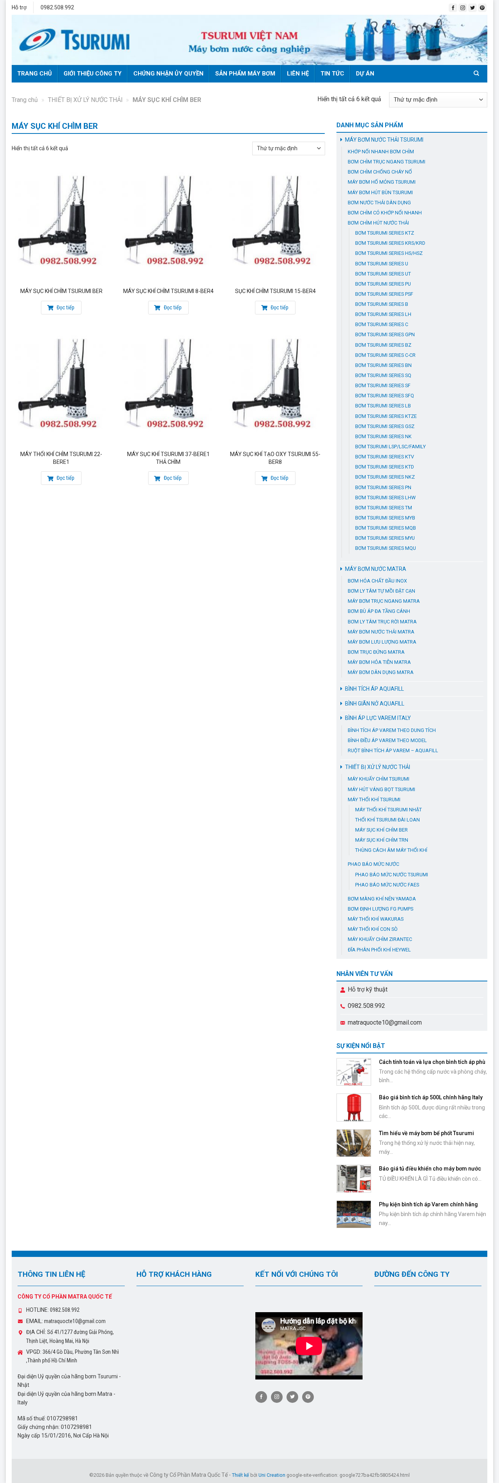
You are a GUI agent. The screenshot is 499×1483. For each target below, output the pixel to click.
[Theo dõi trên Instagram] (462, 8)
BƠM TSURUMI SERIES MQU (385, 548)
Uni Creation (271, 1475)
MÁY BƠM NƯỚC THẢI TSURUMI (384, 140)
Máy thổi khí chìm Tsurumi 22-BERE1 (61, 458)
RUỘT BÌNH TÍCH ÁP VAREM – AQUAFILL (393, 750)
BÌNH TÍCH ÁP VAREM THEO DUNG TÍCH (392, 730)
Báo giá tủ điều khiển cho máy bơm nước (430, 1168)
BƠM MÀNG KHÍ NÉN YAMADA (382, 899)
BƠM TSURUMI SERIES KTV (384, 457)
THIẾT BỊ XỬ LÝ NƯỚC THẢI (85, 100)
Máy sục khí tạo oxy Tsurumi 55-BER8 (275, 458)
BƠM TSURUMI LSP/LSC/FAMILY (390, 446)
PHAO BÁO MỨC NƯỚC (373, 864)
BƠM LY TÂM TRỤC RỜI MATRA (382, 622)
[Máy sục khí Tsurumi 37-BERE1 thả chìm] (168, 388)
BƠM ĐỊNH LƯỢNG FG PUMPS (380, 909)
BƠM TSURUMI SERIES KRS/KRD (390, 243)
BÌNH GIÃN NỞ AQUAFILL (374, 703)
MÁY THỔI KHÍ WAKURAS (375, 919)
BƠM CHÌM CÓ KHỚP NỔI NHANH (385, 213)
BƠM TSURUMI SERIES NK (383, 436)
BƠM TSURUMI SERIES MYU (385, 538)
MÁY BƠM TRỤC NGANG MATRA (384, 601)
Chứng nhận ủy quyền (168, 73)
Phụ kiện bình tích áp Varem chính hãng (428, 1204)
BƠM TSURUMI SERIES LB (383, 406)
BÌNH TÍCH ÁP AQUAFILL (374, 689)
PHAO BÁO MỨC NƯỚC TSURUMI (391, 875)
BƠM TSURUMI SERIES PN (383, 487)
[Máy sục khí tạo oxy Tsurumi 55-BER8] (275, 388)
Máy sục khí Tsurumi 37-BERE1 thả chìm (168, 458)
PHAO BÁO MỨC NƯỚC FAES (387, 885)
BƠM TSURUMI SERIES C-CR (385, 355)
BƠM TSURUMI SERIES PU (383, 284)
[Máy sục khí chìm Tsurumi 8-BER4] (168, 225)
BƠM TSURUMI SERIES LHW (385, 497)
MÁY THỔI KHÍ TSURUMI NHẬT (388, 810)
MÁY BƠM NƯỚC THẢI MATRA (381, 632)
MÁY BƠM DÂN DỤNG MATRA (381, 672)
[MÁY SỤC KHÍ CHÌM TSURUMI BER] (61, 225)
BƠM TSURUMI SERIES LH (383, 314)
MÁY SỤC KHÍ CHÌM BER (381, 830)
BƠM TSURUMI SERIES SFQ (384, 395)
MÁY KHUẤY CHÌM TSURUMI (378, 779)
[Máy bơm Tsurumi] (249, 40)
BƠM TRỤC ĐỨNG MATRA (376, 652)
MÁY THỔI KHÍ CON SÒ (373, 929)
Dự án (365, 73)
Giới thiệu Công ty (93, 73)
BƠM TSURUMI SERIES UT (383, 274)
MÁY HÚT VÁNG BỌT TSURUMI (381, 789)
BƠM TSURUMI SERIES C (381, 324)
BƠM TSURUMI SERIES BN (383, 365)
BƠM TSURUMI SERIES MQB (385, 528)
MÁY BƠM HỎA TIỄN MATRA (379, 662)
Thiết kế (240, 1475)
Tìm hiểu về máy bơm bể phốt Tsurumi (426, 1133)
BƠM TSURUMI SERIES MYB (385, 518)
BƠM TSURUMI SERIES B (381, 304)
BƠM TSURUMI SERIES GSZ (384, 426)
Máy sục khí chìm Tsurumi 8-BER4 (168, 291)
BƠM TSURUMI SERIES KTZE (386, 416)
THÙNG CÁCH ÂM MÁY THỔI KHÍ (391, 850)
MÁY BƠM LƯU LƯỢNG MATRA (382, 642)
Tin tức (332, 73)
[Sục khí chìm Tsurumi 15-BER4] (275, 225)
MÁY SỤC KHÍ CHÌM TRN (381, 840)
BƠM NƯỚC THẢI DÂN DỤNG (379, 202)
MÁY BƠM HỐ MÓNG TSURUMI (382, 182)
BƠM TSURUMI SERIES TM (383, 508)
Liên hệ (298, 73)
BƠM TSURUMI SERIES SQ (383, 375)
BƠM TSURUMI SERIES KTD (384, 467)
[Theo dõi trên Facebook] (453, 8)
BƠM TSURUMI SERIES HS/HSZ (389, 253)
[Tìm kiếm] (477, 73)
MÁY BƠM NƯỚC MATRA (375, 569)
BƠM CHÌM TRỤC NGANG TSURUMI (386, 162)
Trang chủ (34, 73)
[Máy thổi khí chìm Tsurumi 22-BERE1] (61, 388)
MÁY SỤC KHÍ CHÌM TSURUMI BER (61, 291)
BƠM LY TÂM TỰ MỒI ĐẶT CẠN (381, 591)
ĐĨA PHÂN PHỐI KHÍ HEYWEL (379, 950)
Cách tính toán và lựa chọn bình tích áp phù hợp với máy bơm (432, 1065)
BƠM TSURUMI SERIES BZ (383, 345)
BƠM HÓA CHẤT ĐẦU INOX (377, 581)
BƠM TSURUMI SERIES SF (383, 385)
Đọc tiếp (64, 307)
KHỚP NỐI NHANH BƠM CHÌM (381, 151)
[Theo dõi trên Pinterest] (482, 8)
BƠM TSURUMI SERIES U (381, 264)
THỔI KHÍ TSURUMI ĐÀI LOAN (387, 820)
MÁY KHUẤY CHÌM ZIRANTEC (380, 939)
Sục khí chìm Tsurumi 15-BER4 (275, 291)
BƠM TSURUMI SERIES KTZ (384, 233)
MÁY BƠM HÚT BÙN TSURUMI (380, 192)
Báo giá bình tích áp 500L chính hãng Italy (431, 1097)
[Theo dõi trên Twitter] (472, 8)
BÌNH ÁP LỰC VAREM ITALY (378, 718)
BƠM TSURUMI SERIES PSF (384, 294)
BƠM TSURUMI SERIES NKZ (385, 477)
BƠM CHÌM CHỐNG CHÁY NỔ (380, 172)
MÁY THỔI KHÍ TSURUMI (374, 799)
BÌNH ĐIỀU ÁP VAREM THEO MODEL (387, 740)
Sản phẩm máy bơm (245, 73)
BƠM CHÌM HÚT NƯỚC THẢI (378, 223)
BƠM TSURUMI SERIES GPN (385, 334)
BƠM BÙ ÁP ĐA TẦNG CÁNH (379, 611)
